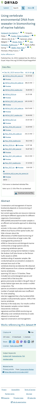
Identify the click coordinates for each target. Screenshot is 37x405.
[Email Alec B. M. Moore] (18, 38)
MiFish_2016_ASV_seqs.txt (14, 76)
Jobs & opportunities (19, 402)
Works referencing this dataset (17, 325)
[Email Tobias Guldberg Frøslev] (32, 35)
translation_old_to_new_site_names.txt (15, 173)
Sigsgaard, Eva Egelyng (9, 33)
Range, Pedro (17, 42)
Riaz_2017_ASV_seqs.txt (13, 149)
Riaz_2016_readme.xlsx (13, 141)
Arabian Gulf (7, 356)
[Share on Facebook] (25, 341)
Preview (8, 79)
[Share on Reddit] (17, 341)
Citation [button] (6, 332)
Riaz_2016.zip (9, 145)
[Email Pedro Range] (26, 41)
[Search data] (23, 8)
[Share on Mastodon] (21, 341)
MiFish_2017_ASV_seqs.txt (14, 101)
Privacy (4, 390)
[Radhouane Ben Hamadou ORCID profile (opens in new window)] (23, 44)
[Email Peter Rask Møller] (28, 47)
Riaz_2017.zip (9, 167)
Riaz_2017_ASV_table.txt (13, 156)
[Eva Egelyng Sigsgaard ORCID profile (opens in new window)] (23, 32)
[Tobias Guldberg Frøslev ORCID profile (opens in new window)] (35, 35)
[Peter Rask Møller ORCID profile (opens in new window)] (30, 47)
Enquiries (6, 398)
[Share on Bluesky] (14, 341)
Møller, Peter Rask (17, 48)
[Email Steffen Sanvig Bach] (9, 47)
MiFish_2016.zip (10, 94)
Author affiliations (7, 54)
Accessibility (15, 390)
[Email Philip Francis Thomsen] (22, 50)
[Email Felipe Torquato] (9, 35)
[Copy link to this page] (32, 342)
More (30, 8)
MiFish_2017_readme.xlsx (13, 115)
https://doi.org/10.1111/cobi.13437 (17, 372)
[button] (18, 72)
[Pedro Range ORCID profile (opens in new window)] (28, 41)
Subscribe (32, 398)
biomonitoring (16, 356)
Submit (6, 8)
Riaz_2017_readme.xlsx (13, 163)
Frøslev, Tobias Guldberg (20, 36)
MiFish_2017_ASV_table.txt (14, 108)
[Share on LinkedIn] (10, 341)
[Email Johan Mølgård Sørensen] (10, 41)
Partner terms (9, 394)
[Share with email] (29, 341)
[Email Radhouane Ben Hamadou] (21, 44)
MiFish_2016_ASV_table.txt (14, 83)
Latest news (19, 398)
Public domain (14, 346)
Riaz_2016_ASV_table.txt (13, 134)
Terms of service (30, 390)
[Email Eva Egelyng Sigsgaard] (21, 32)
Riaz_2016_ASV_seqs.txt (13, 127)
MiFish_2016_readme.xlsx (13, 90)
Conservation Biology (27, 369)
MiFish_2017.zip (10, 120)
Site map (29, 394)
